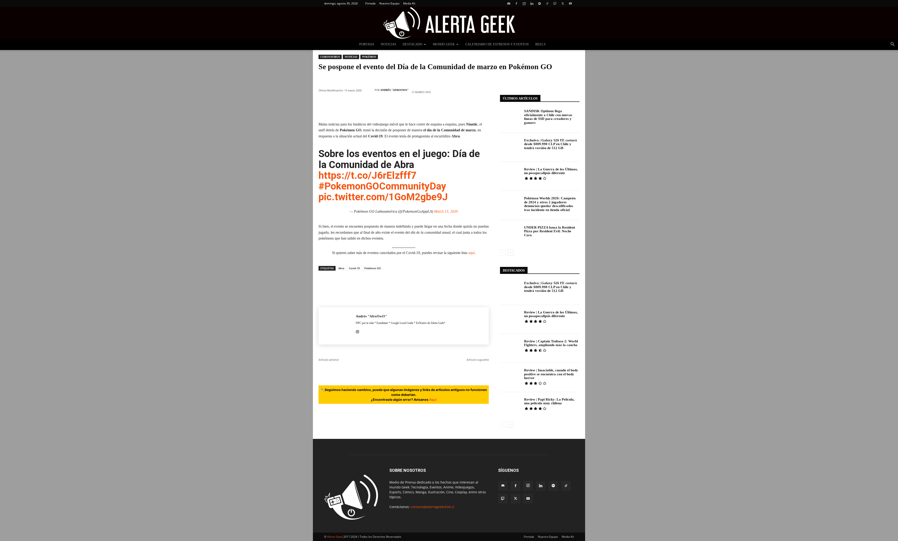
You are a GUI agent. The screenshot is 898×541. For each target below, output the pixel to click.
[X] (562, 3)
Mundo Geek (444, 44)
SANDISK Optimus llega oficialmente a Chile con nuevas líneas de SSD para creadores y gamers (548, 117)
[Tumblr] (432, 108)
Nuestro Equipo (389, 3)
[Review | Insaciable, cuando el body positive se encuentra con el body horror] (510, 377)
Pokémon (369, 56)
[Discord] (508, 3)
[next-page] (510, 253)
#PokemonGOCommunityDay (382, 186)
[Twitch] (554, 3)
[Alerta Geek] (449, 23)
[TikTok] (547, 3)
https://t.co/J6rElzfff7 (367, 175)
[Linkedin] (531, 3)
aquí (471, 253)
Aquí (433, 399)
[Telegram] (446, 108)
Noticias (388, 44)
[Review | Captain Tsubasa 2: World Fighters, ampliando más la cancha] (510, 348)
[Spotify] (539, 3)
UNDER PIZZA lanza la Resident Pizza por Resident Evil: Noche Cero (549, 231)
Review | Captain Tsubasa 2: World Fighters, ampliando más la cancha (551, 343)
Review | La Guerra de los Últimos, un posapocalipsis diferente (551, 171)
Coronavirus (330, 56)
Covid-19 (354, 268)
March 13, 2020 (446, 211)
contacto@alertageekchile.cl (432, 507)
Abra (341, 268)
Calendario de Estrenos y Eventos (497, 44)
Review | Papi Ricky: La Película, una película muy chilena (549, 401)
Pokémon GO (372, 268)
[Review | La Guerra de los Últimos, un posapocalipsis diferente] (510, 176)
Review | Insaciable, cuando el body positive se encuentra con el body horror (551, 374)
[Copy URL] (460, 108)
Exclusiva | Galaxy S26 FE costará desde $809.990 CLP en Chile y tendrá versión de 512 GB (550, 144)
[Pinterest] (376, 108)
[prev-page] (503, 253)
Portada (370, 3)
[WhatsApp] (390, 108)
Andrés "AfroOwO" (394, 90)
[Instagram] (524, 3)
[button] (892, 45)
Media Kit (409, 3)
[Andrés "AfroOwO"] (369, 90)
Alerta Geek (335, 537)
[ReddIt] (418, 108)
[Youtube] (570, 3)
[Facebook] (516, 3)
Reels (540, 44)
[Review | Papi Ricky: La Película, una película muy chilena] (510, 406)
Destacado (412, 44)
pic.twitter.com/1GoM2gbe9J (383, 197)
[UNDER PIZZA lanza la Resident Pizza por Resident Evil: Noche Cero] (510, 234)
